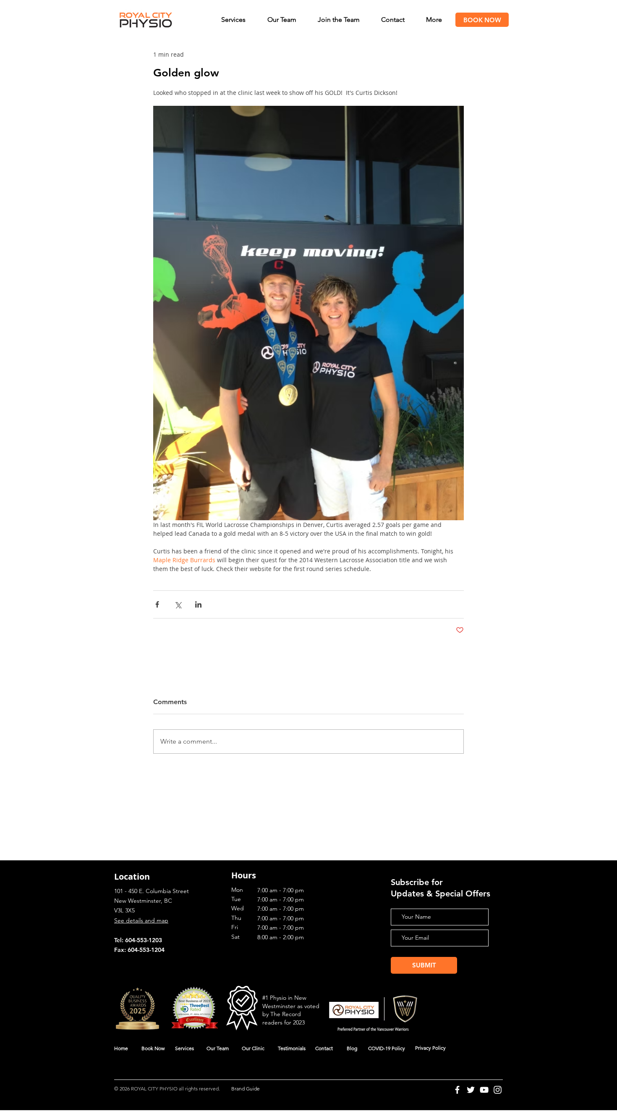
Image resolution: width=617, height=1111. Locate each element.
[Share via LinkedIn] (198, 604)
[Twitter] (470, 1090)
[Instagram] (497, 1090)
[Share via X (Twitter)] (178, 604)
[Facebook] (457, 1090)
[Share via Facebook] (157, 604)
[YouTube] (484, 1090)
